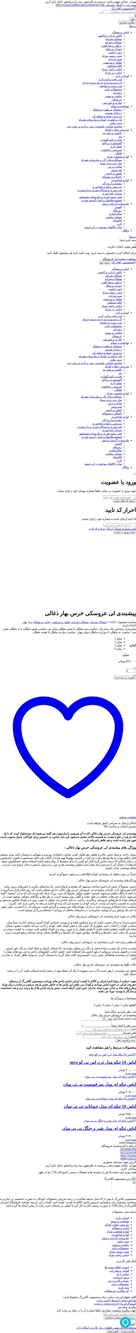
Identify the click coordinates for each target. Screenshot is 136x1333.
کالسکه (117, 220)
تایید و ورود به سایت (125, 532)
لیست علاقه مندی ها (117, 1267)
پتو (120, 136)
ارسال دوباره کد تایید (101, 528)
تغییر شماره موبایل (125, 528)
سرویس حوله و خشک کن (107, 116)
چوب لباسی (115, 52)
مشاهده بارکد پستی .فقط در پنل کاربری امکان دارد (106, 1327)
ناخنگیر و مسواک (112, 176)
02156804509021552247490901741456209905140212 (128, 1154)
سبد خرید (123, 1287)
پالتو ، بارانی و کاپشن (110, 35)
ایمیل (133, 1036)
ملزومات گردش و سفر (115, 203)
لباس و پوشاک (120, 32)
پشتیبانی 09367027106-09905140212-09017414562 (85, 5)
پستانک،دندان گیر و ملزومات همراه (101, 159)
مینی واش (116, 123)
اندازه (132, 645)
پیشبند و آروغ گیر (112, 183)
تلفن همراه (129, 1032)
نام (134, 1029)
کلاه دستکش (114, 65)
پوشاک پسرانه (114, 39)
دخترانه (117, 92)
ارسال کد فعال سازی (124, 501)
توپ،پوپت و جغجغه (111, 86)
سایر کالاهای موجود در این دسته (103, 227)
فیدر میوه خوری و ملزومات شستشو (100, 196)
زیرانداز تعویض (113, 112)
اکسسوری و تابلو (112, 143)
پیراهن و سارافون (111, 45)
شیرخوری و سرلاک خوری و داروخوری (99, 190)
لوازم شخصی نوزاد (118, 156)
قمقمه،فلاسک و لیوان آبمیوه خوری (101, 200)
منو (133, 19)
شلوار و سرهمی (112, 62)
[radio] (118, 638)
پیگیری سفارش (127, 22)
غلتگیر (118, 153)
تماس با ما (123, 1274)
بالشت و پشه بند (112, 133)
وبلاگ (126, 230)
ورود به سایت (121, 1277)
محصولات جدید (120, 1284)
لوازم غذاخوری (120, 180)
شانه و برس (115, 166)
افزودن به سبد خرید (125, 677)
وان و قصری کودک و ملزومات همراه (100, 119)
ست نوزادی (115, 59)
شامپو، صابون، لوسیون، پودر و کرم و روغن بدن (94, 126)
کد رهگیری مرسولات (116, 1290)
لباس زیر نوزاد (113, 72)
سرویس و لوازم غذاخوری (107, 186)
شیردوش (116, 170)
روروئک (117, 210)
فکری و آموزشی (112, 102)
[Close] (134, 474)
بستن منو (104, 262)
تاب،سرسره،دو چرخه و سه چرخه (102, 82)
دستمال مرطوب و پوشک (107, 109)
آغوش (118, 207)
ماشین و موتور (113, 96)
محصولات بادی (113, 89)
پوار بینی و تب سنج (111, 163)
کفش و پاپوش (113, 173)
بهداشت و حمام (120, 106)
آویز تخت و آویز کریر (110, 79)
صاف (126, 654)
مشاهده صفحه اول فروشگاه (119, 259)
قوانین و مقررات (119, 1270)
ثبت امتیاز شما (127, 1018)
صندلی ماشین (113, 217)
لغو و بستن (112, 1331)
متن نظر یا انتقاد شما (124, 1025)
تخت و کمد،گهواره (111, 139)
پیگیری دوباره (128, 1331)
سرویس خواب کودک (117, 129)
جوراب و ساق (114, 49)
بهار (24, 622)
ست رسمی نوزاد (112, 55)
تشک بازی (116, 146)
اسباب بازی (122, 75)
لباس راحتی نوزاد (112, 69)
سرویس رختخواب (111, 149)
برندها (132, 26)
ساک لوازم (115, 213)
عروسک (117, 99)
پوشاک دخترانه (113, 42)
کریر (119, 223)
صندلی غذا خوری (112, 193)
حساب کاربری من (118, 1280)
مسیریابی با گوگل (125, 5)
